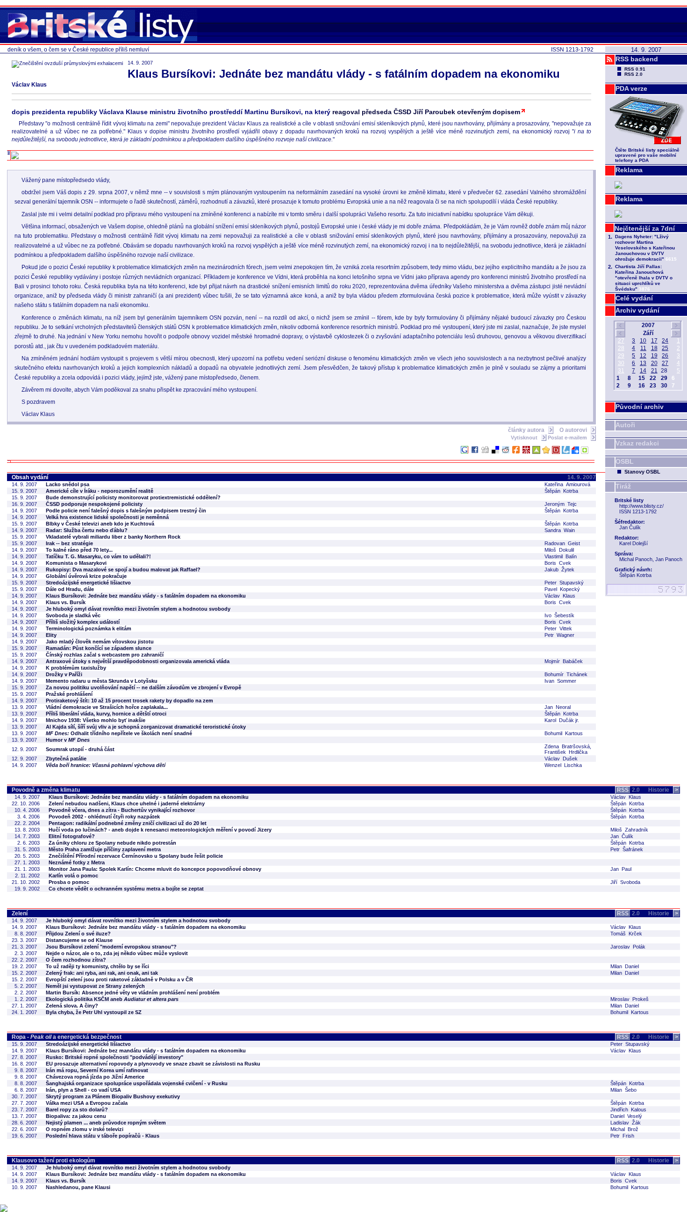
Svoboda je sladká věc (73, 615)
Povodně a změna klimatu (46, 790)
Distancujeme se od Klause (79, 940)
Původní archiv (639, 406)
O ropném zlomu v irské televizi (84, 1129)
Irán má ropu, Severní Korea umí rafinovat (97, 1070)
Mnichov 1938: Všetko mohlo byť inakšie (95, 720)
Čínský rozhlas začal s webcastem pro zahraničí (105, 654)
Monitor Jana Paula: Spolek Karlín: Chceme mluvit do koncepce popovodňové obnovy (155, 869)
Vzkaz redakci (637, 443)
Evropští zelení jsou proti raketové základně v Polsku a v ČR (119, 979)
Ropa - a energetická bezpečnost (67, 1037)
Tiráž (623, 486)
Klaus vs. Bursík (66, 602)
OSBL (624, 461)
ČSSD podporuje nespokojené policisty (94, 504)
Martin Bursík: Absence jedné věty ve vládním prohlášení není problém (133, 992)
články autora (527, 430)
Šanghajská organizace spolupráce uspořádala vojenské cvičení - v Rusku (137, 1083)
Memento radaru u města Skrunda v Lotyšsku (101, 681)
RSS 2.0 (633, 74)
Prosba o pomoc (69, 882)
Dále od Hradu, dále (70, 589)
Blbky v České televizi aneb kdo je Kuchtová (100, 523)
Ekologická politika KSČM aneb (112, 999)
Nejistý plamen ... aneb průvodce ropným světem (106, 1122)
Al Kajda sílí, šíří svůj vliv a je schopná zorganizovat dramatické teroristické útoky (146, 727)
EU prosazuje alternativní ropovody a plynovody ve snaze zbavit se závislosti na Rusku (153, 1063)
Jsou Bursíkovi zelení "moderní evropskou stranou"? (111, 946)
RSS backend (636, 59)
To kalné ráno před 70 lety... (79, 550)
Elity (51, 635)
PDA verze (631, 88)
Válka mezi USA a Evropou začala (87, 1103)
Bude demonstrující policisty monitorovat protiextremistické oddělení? (133, 497)
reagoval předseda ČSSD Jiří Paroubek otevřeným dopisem (426, 112)
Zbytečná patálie (66, 758)
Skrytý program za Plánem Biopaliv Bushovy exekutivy (113, 1096)
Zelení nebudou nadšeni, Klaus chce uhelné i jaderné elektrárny (127, 803)
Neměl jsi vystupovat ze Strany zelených (95, 986)
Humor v (68, 740)
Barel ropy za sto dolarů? (77, 1109)
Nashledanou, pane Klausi (78, 1187)
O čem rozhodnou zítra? (76, 960)
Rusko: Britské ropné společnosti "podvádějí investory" (114, 1057)
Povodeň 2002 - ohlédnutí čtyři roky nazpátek (104, 816)
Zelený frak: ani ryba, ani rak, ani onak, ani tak (102, 973)
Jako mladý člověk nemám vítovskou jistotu (100, 641)
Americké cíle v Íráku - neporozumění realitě (99, 491)
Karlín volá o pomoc (73, 875)
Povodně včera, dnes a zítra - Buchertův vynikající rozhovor (122, 810)
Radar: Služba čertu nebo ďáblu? (87, 530)
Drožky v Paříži (64, 674)
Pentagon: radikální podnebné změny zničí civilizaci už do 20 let (128, 823)
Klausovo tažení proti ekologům (53, 1160)
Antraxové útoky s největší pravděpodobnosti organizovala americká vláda (137, 661)
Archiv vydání (637, 310)
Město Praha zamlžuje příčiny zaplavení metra (105, 849)
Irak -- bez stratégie (69, 543)
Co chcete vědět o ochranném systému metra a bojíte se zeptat (126, 888)
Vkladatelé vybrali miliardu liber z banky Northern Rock (113, 537)
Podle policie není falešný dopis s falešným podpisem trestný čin (126, 510)
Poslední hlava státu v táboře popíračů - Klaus (102, 1136)
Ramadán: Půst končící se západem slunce (98, 648)
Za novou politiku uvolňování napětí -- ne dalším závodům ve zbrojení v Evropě (143, 687)
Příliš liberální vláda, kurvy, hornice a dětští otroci (106, 713)
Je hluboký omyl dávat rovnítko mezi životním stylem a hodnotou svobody (138, 609)
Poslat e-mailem (568, 437)
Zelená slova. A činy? (72, 1005)
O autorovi (573, 430)
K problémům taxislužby (76, 668)
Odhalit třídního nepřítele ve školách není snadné (119, 733)
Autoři (625, 425)
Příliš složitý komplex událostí (83, 622)
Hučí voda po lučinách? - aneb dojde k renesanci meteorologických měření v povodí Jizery (160, 829)
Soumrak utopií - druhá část (80, 749)
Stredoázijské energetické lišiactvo (88, 582)
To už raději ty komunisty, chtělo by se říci (97, 966)
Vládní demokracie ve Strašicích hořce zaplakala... (107, 707)
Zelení (20, 913)
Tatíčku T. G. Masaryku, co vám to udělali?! (98, 556)
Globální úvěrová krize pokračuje (86, 576)
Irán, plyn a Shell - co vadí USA (83, 1090)
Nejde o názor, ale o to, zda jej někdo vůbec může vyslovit (117, 953)
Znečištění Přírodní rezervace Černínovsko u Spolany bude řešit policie (136, 856)
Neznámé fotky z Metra (77, 862)
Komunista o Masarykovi (76, 563)
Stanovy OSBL (642, 472)
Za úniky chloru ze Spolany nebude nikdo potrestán (112, 843)
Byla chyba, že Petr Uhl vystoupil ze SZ (94, 1012)
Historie (663, 790)
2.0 (628, 790)
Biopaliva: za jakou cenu (76, 1116)
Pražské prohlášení (69, 694)
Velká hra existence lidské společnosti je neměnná (107, 517)
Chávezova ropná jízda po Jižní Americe (95, 1077)
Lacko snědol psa (67, 484)
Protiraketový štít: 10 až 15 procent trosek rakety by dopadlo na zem (129, 700)
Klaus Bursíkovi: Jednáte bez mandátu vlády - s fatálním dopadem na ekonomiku (146, 596)
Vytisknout (525, 437)
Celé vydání (634, 298)
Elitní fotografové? (72, 836)
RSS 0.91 (634, 69)
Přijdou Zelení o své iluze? (78, 933)
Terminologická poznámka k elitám (88, 628)
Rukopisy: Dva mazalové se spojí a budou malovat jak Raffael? (123, 569)
